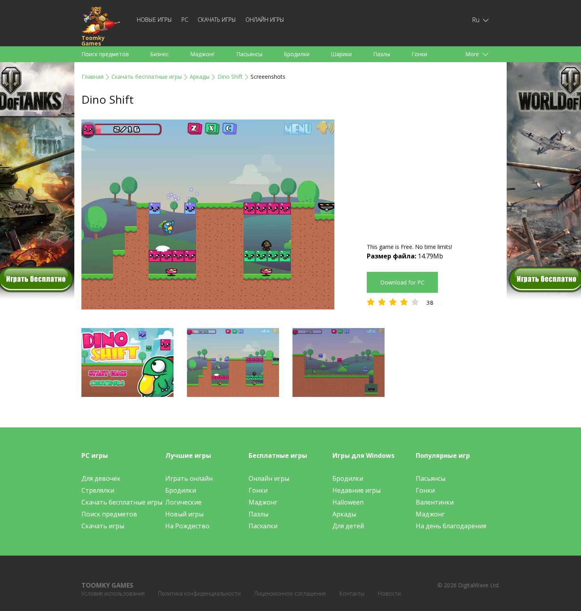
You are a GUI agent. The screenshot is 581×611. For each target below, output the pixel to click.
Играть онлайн (189, 478)
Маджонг (202, 54)
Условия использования (113, 593)
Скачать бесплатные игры (146, 76)
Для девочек (101, 478)
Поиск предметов (105, 54)
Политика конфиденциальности (199, 593)
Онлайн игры (264, 19)
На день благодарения (451, 526)
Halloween (348, 502)
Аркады (199, 76)
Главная (92, 76)
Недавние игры (356, 490)
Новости (389, 593)
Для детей (348, 526)
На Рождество (187, 526)
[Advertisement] (433, 175)
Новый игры (184, 514)
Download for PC (402, 282)
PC (184, 19)
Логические (183, 502)
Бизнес (159, 54)
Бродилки (296, 54)
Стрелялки (97, 490)
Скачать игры (217, 19)
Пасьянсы (249, 54)
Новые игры (154, 19)
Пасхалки (263, 526)
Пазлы (381, 54)
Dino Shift (230, 76)
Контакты (352, 593)
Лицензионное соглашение (290, 593)
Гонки (419, 54)
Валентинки (435, 502)
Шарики (341, 54)
